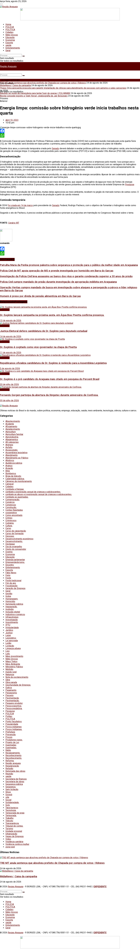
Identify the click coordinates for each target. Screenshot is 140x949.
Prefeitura (10, 732)
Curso (8, 528)
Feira (7, 575)
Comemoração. (12, 499)
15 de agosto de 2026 (10, 320)
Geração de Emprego (15, 588)
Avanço (8, 465)
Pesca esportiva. (13, 706)
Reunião (9, 773)
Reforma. (9, 760)
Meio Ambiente (12, 664)
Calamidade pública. (14, 478)
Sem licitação (11, 789)
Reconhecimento (13, 755)
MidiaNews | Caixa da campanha (15, 85)
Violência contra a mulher (17, 844)
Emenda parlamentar (15, 559)
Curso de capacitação (15, 531)
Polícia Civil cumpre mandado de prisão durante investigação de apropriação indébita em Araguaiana (58, 281)
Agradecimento (12, 429)
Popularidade (11, 724)
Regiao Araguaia (15, 886)
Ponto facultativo (13, 721)
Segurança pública (14, 784)
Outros (8, 687)
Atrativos (9, 460)
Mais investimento (14, 656)
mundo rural (11, 672)
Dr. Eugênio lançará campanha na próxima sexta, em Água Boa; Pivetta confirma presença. (52, 315)
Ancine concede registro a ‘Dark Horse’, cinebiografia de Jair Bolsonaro (34, 96)
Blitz (7, 471)
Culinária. (9, 523)
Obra (7, 679)
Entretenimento (12, 48)
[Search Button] (23, 75)
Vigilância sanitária (14, 841)
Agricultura (10, 431)
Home (8, 24)
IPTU (7, 625)
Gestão (8, 593)
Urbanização (11, 833)
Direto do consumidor (15, 549)
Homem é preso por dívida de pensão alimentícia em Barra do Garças (40, 296)
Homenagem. (11, 598)
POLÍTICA (10, 29)
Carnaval (9, 484)
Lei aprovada (11, 640)
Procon (8, 737)
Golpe (8, 596)
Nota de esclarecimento (16, 677)
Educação (10, 37)
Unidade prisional (13, 831)
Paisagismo (11, 692)
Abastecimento (12, 421)
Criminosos (10, 520)
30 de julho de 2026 (9, 384)
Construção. (11, 507)
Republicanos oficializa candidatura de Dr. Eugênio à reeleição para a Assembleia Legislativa (53, 363)
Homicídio (10, 601)
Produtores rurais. (14, 739)
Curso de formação (14, 533)
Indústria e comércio (15, 614)
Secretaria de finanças (16, 779)
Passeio (9, 695)
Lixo (7, 651)
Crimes (8, 518)
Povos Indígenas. (13, 729)
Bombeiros (10, 473)
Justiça (8, 632)
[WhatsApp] (70, 135)
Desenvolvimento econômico (19, 538)
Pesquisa (129, 184)
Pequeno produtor (14, 703)
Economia (10, 40)
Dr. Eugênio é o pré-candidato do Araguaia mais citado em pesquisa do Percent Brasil (49, 379)
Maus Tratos (11, 661)
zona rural (10, 847)
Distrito (9, 551)
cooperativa (11, 512)
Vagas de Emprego (14, 836)
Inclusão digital (12, 612)
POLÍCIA (9, 27)
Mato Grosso (11, 35)
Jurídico (9, 630)
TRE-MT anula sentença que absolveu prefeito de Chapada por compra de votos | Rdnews (43, 82)
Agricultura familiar (14, 434)
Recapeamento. (12, 753)
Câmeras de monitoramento (18, 481)
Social (8, 800)
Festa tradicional (13, 580)
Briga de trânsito (13, 476)
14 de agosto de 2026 (10, 336)
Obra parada (11, 682)
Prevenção (10, 734)
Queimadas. (11, 747)
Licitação (9, 645)
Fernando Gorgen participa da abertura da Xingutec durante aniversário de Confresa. (49, 395)
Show (8, 792)
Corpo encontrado (13, 515)
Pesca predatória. (13, 708)
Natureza (9, 674)
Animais (9, 444)
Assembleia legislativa (16, 452)
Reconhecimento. (13, 758)
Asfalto (8, 447)
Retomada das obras (15, 771)
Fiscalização (11, 585)
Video (8, 839)
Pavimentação (12, 698)
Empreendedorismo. (15, 562)
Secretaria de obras (14, 781)
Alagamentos (11, 439)
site (7, 797)
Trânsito (9, 820)
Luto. (7, 653)
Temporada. (11, 815)
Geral (7, 50)
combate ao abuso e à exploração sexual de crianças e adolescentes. (38, 494)
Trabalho (9, 818)
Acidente (9, 424)
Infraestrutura (11, 617)
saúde (8, 45)
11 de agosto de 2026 (10, 352)
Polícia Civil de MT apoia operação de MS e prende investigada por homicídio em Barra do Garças (56, 270)
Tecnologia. (10, 810)
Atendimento (11, 455)
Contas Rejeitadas (14, 510)
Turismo (9, 828)
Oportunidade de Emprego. (18, 685)
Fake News (10, 572)
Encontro (9, 565)
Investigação (11, 619)
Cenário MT (13, 223)
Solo (7, 805)
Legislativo (10, 638)
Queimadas (10, 745)
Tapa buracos (11, 807)
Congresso (10, 504)
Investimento (11, 622)
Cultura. (8, 525)
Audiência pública (13, 463)
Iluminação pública (14, 604)
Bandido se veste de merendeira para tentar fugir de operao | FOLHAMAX (35, 93)
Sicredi (8, 794)
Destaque (10, 544)
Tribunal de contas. (14, 826)
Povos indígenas (13, 726)
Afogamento (11, 426)
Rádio (8, 750)
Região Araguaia (8, 66)
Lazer (8, 635)
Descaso (9, 536)
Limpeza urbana (13, 648)
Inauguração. (11, 606)
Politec (8, 716)
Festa (8, 578)
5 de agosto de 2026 (10, 368)
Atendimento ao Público (16, 457)
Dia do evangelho (13, 546)
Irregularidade (12, 627)
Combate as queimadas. (16, 497)
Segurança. (10, 786)
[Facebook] (70, 131)
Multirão (9, 669)
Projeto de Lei (12, 742)
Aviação (9, 468)
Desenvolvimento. (14, 541)
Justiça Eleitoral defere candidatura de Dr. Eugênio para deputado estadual (43, 331)
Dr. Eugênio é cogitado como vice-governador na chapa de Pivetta (38, 347)
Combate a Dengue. (14, 489)
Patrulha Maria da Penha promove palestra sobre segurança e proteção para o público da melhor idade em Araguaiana (69, 265)
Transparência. (12, 823)
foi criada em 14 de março (20, 205)
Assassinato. (11, 450)
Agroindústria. (12, 437)
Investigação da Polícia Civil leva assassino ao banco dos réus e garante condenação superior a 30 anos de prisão (66, 276)
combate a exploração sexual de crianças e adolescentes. (33, 491)
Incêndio (9, 609)
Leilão (8, 643)
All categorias (12, 442)
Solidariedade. (12, 802)
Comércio (10, 502)
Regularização (12, 766)
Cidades (9, 32)
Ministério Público (14, 666)
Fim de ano (10, 583)
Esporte (9, 42)
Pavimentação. (12, 700)
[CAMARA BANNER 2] (70, 19)
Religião (9, 768)
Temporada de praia (14, 813)
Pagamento (10, 690)
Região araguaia (13, 763)
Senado (55, 148)
